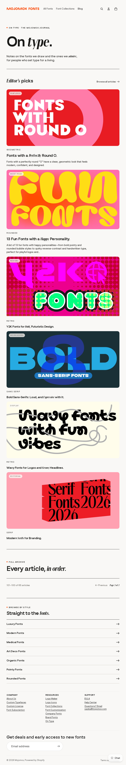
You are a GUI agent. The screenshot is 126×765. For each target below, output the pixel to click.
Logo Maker (51, 698)
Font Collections (53, 706)
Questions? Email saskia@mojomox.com (95, 707)
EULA (87, 698)
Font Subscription (16, 710)
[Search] (101, 9)
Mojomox (19, 760)
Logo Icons (51, 702)
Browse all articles (106, 81)
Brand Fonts (51, 717)
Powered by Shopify (35, 760)
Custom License (15, 706)
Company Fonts (53, 713)
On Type (49, 721)
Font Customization (55, 710)
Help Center (90, 702)
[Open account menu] (108, 9)
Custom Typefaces (16, 702)
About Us (11, 698)
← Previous (101, 585)
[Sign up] (58, 746)
